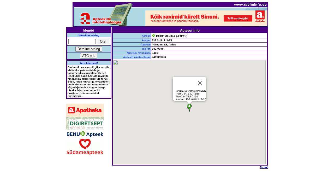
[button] (189, 108)
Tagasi (264, 167)
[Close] (200, 83)
